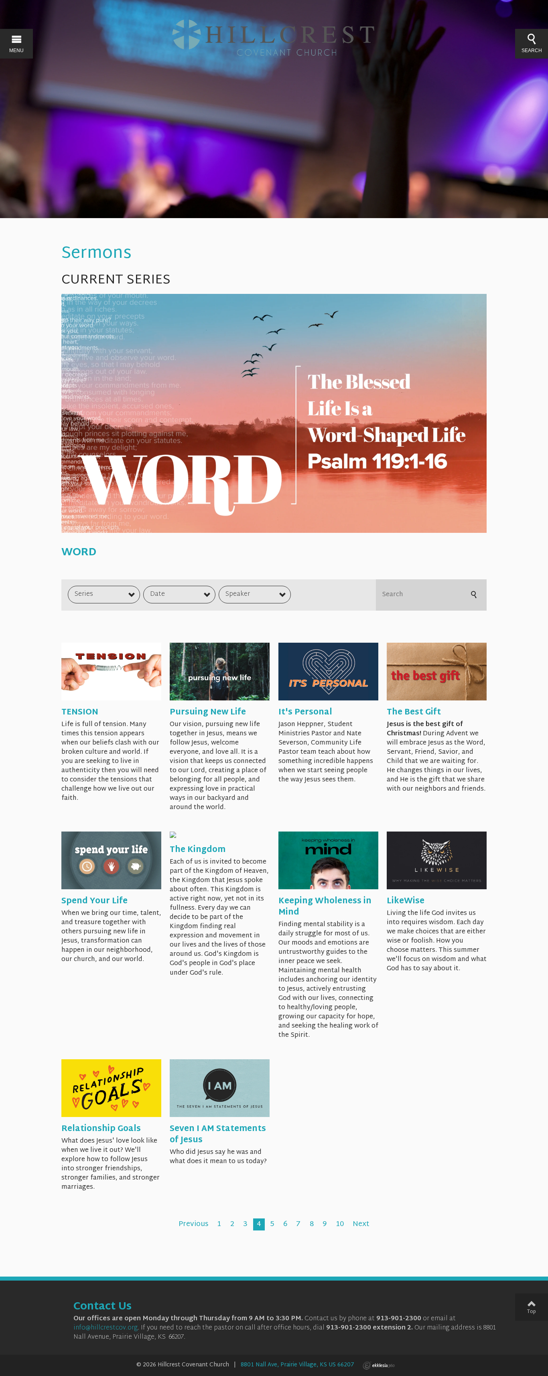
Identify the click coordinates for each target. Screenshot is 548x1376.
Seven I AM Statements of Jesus (218, 1134)
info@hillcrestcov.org (105, 1328)
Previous (193, 1224)
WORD (78, 553)
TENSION (79, 712)
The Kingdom (197, 850)
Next (361, 1224)
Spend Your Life (94, 901)
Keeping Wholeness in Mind (324, 907)
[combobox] (104, 594)
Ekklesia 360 (379, 1366)
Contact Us (102, 1307)
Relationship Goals (101, 1129)
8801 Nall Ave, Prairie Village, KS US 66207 (297, 1365)
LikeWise (405, 901)
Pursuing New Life (208, 712)
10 (340, 1224)
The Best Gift (414, 712)
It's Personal (305, 712)
